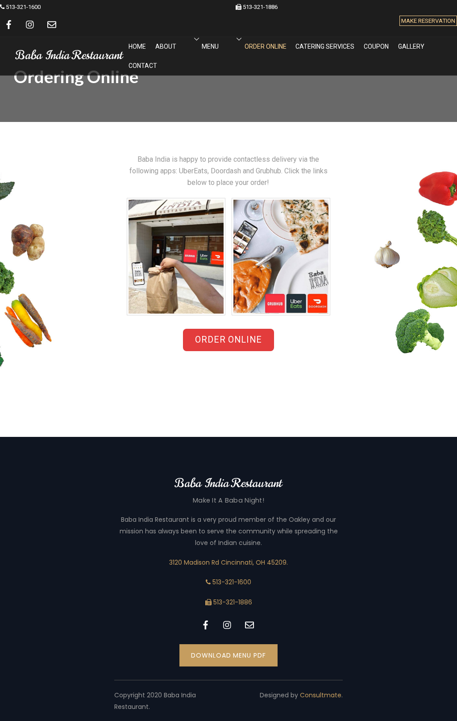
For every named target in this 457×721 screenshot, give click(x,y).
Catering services (324, 46)
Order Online (266, 46)
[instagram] (30, 24)
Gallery (411, 46)
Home (137, 46)
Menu (210, 46)
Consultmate (320, 695)
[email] (52, 24)
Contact (143, 65)
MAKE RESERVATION (428, 20)
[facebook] (9, 24)
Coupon (376, 46)
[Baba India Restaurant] (69, 60)
